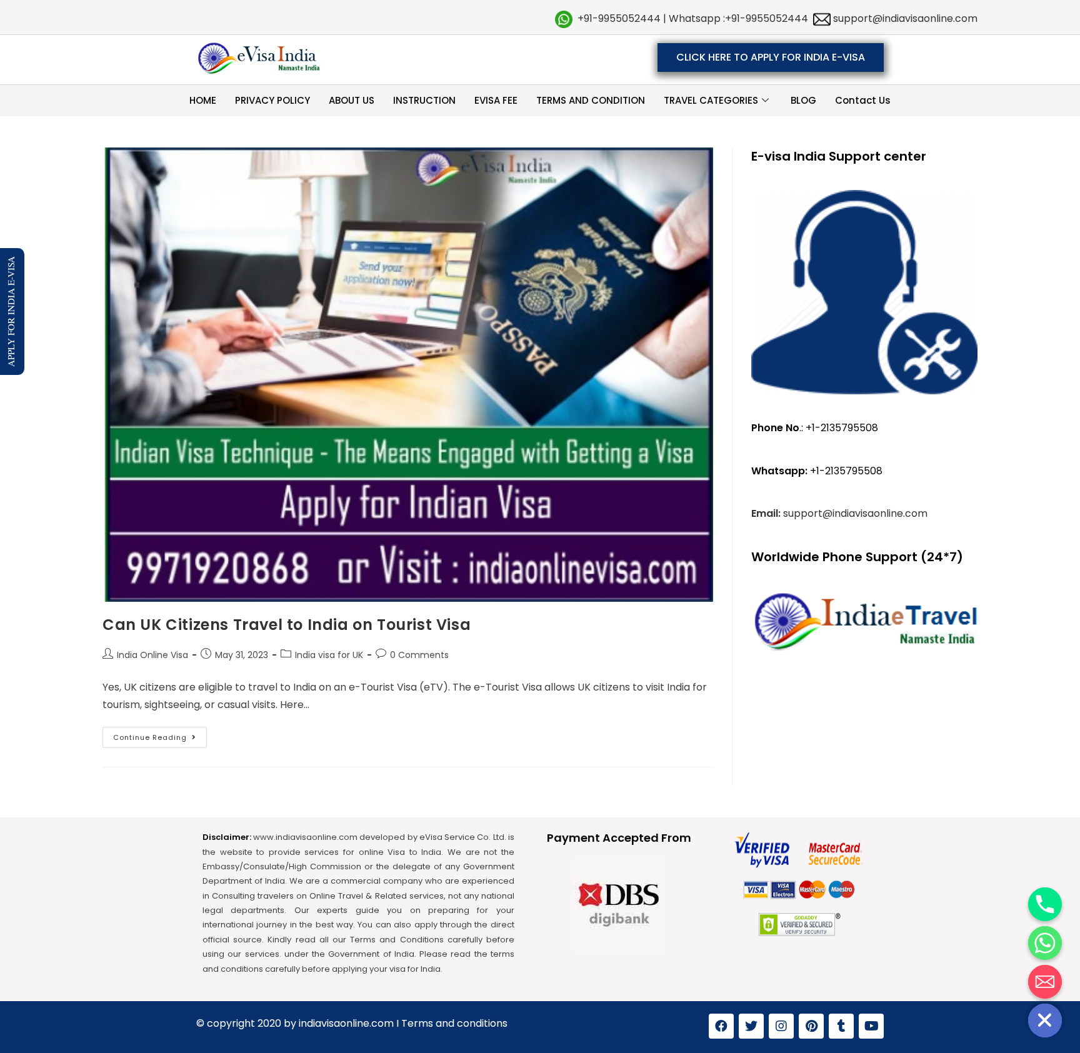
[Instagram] (781, 1026)
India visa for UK (329, 655)
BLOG (803, 100)
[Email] (1045, 982)
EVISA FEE (496, 100)
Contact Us (863, 100)
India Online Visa (152, 655)
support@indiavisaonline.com (904, 18)
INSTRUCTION (424, 100)
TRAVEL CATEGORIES (711, 100)
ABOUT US (351, 100)
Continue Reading (160, 734)
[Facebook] (721, 1026)
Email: (767, 513)
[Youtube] (871, 1026)
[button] (771, 57)
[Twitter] (751, 1026)
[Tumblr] (841, 1026)
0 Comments (419, 655)
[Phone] (1045, 904)
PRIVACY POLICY (272, 100)
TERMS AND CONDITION (590, 100)
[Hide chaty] (1045, 1020)
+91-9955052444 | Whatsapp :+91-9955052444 (693, 18)
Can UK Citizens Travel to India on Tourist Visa (290, 624)
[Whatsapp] (1045, 943)
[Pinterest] (811, 1026)
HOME (202, 100)
